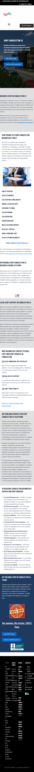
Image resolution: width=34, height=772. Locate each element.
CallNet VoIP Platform (19, 243)
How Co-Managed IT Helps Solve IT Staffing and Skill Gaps (21, 678)
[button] (9, 24)
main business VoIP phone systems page (18, 254)
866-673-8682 (25, 4)
